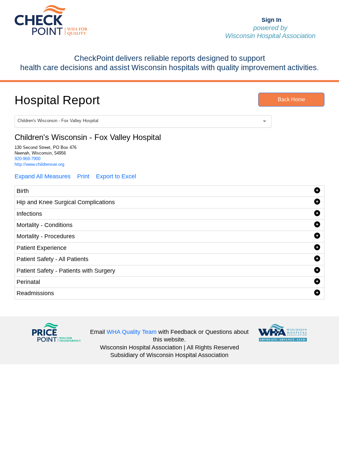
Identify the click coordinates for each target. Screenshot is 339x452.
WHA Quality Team (132, 332)
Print (83, 176)
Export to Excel (116, 176)
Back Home (291, 99)
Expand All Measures (43, 176)
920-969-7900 (27, 158)
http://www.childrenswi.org (39, 164)
